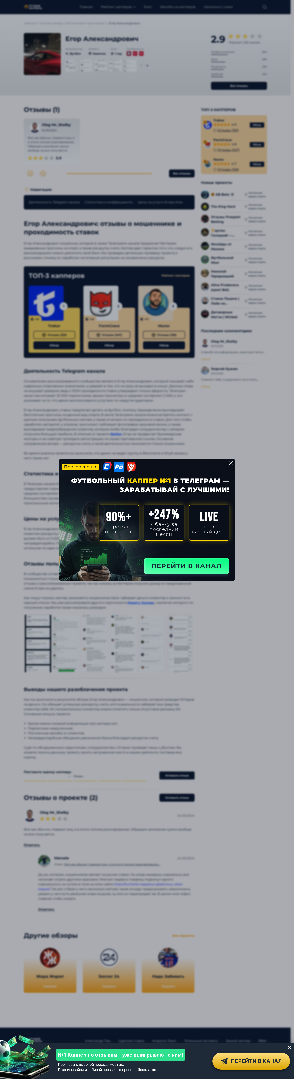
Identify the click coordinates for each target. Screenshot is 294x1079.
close (230, 463)
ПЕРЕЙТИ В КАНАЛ (186, 566)
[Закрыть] (289, 1047)
